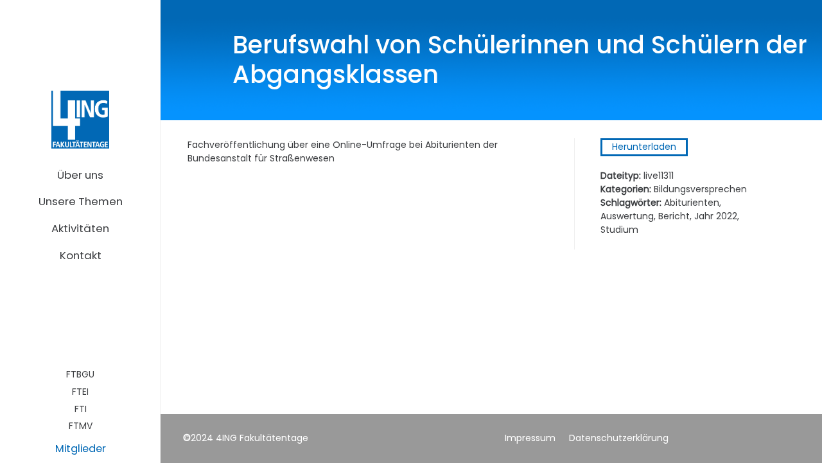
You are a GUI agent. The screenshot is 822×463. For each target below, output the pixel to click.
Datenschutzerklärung (619, 437)
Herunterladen (644, 146)
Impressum (530, 437)
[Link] (80, 120)
